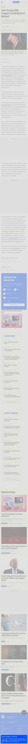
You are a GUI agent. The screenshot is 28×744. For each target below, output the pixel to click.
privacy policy (5, 740)
